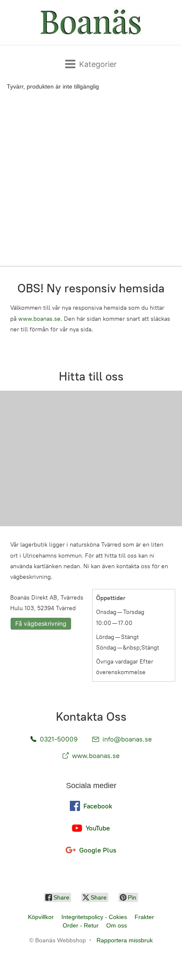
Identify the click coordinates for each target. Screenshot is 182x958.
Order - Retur (81, 925)
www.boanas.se (39, 318)
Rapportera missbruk (125, 940)
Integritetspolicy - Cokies (94, 917)
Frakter (144, 917)
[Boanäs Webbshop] (91, 22)
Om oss (116, 925)
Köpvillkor (41, 917)
